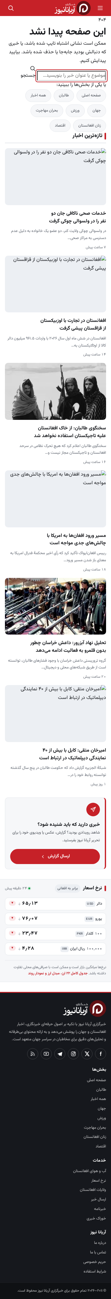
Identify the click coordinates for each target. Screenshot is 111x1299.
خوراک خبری (96, 1219)
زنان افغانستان (89, 126)
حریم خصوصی (94, 1262)
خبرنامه (100, 1209)
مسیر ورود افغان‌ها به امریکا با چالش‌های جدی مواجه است (76, 539)
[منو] (100, 8)
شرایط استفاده (95, 1272)
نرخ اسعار (98, 1181)
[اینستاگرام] (73, 1053)
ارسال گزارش (59, 856)
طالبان (64, 95)
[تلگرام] (59, 1053)
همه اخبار (38, 95)
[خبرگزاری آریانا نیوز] (72, 8)
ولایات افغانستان (93, 1190)
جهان (96, 111)
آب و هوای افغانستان (89, 1171)
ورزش (75, 111)
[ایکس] (86, 1053)
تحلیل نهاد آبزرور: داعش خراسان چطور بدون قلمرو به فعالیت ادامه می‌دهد (68, 647)
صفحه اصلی (91, 95)
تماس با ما (98, 1252)
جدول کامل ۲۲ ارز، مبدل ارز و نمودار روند (58, 973)
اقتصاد (60, 126)
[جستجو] (11, 8)
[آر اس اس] (32, 1053)
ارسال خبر (98, 1199)
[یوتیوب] (46, 1053)
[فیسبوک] (100, 1053)
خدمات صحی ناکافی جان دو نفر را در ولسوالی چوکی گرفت (77, 217)
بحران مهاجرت (47, 111)
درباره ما (100, 1243)
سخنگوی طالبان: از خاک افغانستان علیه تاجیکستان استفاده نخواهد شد (70, 432)
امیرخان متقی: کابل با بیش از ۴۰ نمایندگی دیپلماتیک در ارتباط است (72, 754)
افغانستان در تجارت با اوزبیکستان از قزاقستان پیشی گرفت (73, 324)
